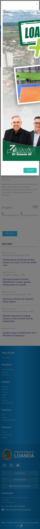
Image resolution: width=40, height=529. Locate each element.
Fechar (30, 170)
